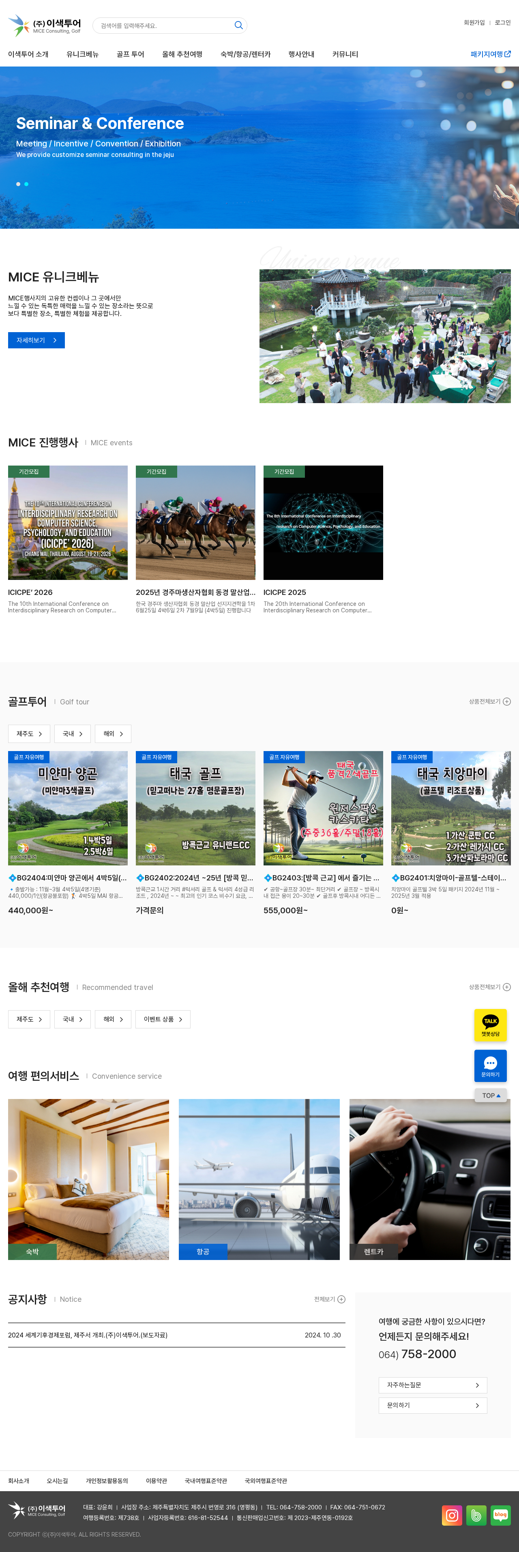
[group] (259, 148)
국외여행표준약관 (266, 1481)
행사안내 (302, 54)
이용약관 (156, 1481)
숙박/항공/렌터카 (246, 54)
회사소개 (18, 1481)
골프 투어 (130, 54)
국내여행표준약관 (206, 1481)
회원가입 (474, 22)
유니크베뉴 (82, 54)
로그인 (503, 22)
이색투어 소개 (28, 54)
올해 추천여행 (182, 54)
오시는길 (57, 1481)
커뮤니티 (345, 54)
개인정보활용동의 (107, 1481)
